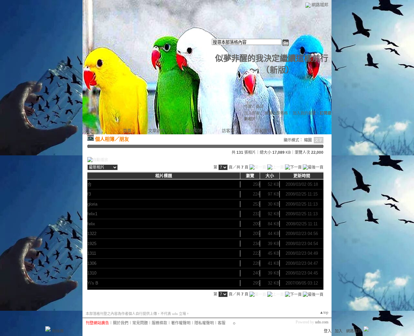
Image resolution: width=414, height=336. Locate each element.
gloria (92, 204)
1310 (91, 273)
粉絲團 (58, 331)
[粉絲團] (47, 328)
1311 (91, 253)
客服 (221, 323)
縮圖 (308, 140)
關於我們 (120, 323)
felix (91, 223)
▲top (324, 312)
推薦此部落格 (276, 113)
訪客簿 (228, 130)
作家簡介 (263, 130)
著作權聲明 (181, 323)
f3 (89, 194)
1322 (91, 233)
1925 (91, 243)
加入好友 (252, 113)
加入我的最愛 (304, 113)
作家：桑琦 (254, 107)
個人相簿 (193, 130)
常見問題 (140, 323)
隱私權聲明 (204, 323)
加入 (339, 331)
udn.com (321, 322)
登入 (328, 331)
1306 (91, 263)
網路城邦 (319, 4)
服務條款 (159, 323)
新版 (278, 70)
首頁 (127, 130)
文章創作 (156, 130)
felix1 (92, 213)
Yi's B (92, 283)
